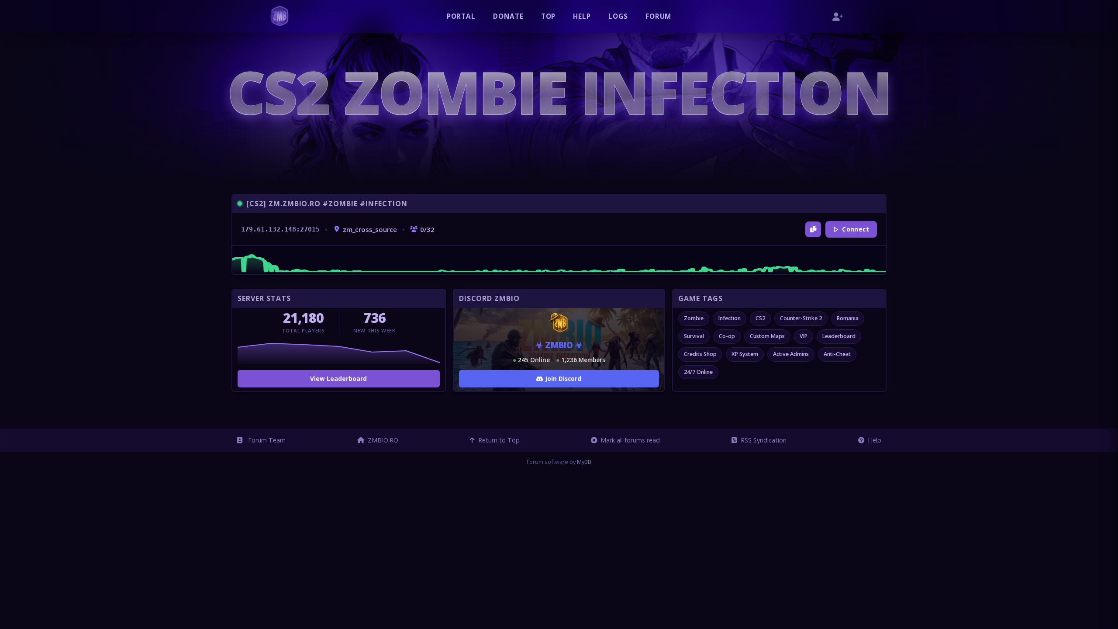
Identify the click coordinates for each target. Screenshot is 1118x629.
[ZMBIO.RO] (280, 16)
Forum (658, 16)
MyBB (584, 462)
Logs (618, 16)
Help (582, 16)
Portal (461, 16)
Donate (508, 16)
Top (548, 16)
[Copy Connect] (813, 229)
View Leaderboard (338, 378)
